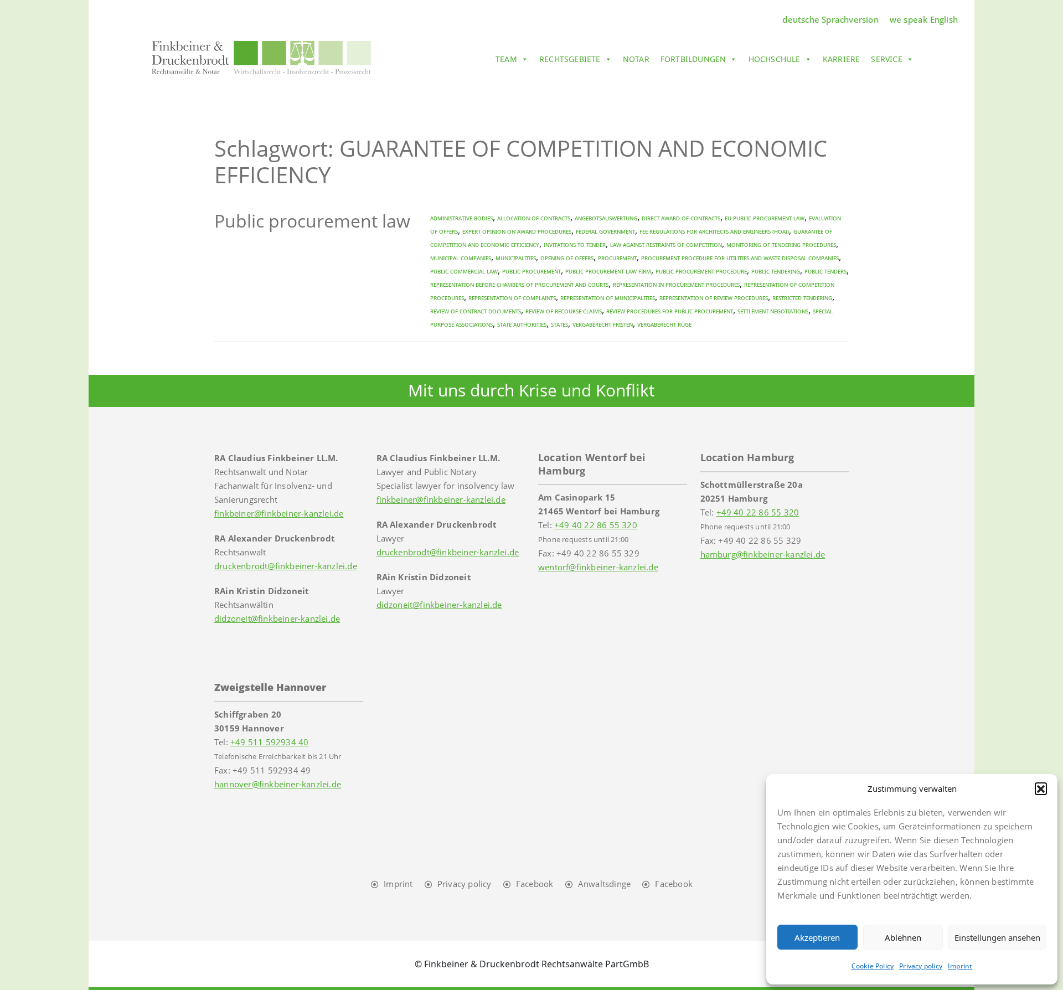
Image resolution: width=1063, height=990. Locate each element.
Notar (636, 59)
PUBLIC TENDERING (775, 271)
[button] (1040, 788)
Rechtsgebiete (570, 59)
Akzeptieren (817, 937)
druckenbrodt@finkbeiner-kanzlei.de (285, 565)
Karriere (841, 59)
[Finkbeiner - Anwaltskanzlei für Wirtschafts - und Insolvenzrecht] (261, 57)
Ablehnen (903, 937)
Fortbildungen (693, 59)
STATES (559, 324)
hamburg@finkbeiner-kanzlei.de (762, 554)
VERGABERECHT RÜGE (664, 324)
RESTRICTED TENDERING (802, 297)
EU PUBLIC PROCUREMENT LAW (764, 218)
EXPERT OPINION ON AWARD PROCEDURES (516, 231)
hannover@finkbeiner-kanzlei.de (277, 784)
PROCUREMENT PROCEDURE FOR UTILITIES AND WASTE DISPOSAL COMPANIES (740, 257)
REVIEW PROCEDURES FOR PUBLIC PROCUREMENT (669, 311)
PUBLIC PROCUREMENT (531, 271)
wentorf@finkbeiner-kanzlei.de (598, 567)
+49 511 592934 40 (269, 741)
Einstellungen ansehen (997, 937)
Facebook (535, 883)
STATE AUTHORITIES (521, 324)
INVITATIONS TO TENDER (575, 244)
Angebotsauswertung (606, 218)
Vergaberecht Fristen (602, 324)
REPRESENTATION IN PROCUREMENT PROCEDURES (676, 284)
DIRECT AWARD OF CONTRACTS (681, 218)
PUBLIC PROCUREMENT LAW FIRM (608, 271)
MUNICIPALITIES (516, 257)
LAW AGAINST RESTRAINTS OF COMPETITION (666, 244)
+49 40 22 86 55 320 (595, 524)
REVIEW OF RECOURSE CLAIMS (563, 311)
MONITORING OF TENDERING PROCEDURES (781, 244)
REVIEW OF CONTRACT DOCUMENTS (475, 311)
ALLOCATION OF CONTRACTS (533, 218)
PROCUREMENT (617, 257)
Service (886, 59)
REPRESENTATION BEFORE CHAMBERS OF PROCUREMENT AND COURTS (519, 284)
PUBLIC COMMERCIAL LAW (464, 271)
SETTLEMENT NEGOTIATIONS (772, 311)
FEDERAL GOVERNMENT (605, 231)
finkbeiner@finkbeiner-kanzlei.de (278, 513)
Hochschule (775, 59)
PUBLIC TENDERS (825, 271)
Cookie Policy (873, 966)
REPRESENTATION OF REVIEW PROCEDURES (713, 297)
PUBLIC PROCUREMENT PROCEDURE (701, 271)
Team (506, 59)
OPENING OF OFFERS (567, 257)
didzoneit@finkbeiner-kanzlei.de (277, 618)
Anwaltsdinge (604, 883)
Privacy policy (920, 966)
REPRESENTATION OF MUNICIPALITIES (607, 297)
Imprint (960, 966)
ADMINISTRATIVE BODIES (461, 218)
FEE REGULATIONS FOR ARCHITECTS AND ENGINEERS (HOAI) (714, 231)
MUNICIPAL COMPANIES (460, 257)
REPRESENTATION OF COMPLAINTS (512, 297)
